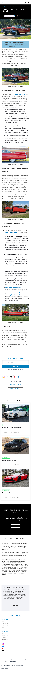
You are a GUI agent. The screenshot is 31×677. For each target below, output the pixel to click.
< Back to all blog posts (9, 6)
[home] (6, 2)
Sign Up (15, 605)
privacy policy (19, 369)
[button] (28, 2)
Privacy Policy (5, 668)
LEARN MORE (15, 526)
